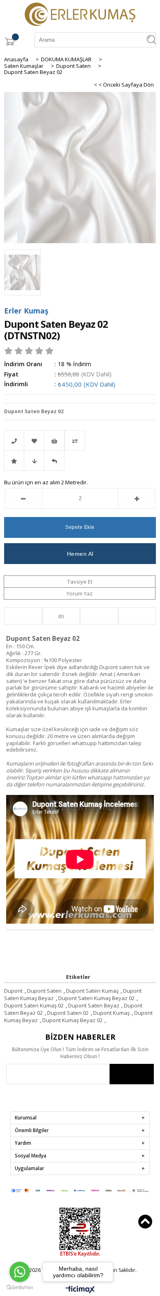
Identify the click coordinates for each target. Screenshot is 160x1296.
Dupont (13, 990)
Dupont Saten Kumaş (92, 990)
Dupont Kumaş (111, 1012)
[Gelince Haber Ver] (54, 460)
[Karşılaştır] (80, 440)
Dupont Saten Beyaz (93, 1005)
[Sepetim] (9, 41)
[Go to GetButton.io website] (20, 1287)
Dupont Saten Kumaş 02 (34, 1005)
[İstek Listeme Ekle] (54, 440)
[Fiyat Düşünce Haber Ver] (34, 460)
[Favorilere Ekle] (34, 440)
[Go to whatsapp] (19, 1272)
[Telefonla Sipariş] (14, 440)
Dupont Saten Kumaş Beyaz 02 (96, 998)
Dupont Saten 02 (68, 1012)
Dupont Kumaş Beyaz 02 (72, 1020)
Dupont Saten (44, 990)
